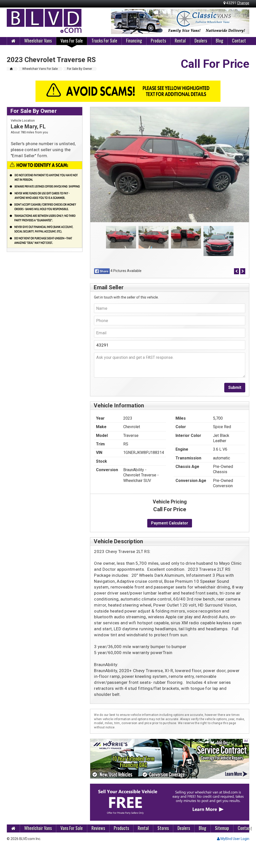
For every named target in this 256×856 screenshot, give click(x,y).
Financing (134, 40)
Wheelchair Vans (38, 40)
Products (158, 40)
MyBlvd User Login (234, 839)
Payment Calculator (169, 523)
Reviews (98, 828)
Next (243, 22)
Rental (180, 40)
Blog (219, 40)
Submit (234, 387)
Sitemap (222, 828)
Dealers (200, 40)
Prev (118, 22)
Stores (163, 828)
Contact (239, 40)
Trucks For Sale (104, 40)
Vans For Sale (71, 40)
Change (243, 3)
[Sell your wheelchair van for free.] (169, 802)
